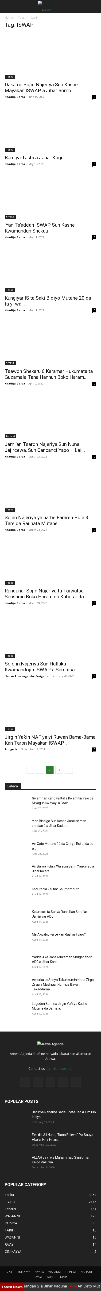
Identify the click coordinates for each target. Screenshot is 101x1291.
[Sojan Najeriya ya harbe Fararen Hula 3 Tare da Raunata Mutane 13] (50, 489)
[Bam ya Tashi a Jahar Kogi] (50, 129)
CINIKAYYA (23, 1272)
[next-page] (69, 770)
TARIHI (51, 1277)
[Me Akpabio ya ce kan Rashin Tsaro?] (16, 940)
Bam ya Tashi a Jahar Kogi (33, 157)
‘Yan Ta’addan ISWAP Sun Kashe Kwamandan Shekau (40, 228)
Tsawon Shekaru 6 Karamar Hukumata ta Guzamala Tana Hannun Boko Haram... (49, 374)
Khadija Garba (15, 97)
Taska (9, 76)
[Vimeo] (50, 1082)
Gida (9, 1272)
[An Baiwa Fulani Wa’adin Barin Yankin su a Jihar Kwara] (16, 872)
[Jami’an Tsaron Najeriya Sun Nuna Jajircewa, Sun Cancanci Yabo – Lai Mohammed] (50, 416)
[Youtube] (76, 1082)
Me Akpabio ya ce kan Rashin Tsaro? (59, 934)
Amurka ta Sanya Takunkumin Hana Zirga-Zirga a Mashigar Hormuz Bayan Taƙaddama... (63, 984)
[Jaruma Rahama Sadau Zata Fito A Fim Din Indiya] (16, 1118)
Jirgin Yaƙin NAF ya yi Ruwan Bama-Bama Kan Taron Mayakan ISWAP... (50, 740)
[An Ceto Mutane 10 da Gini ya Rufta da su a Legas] (16, 849)
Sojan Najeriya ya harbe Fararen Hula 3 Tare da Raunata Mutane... (46, 520)
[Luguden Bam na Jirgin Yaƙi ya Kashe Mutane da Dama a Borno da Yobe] (16, 1009)
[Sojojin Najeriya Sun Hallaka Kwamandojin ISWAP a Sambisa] (50, 635)
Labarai (10, 436)
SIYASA (10, 217)
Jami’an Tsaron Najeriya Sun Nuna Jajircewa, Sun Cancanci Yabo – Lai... (45, 447)
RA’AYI (38, 1277)
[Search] (94, 6)
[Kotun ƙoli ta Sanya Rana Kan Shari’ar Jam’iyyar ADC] (16, 917)
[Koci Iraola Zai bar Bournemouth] (16, 895)
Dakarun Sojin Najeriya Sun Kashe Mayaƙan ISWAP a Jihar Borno (41, 87)
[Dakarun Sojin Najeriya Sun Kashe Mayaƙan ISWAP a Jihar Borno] (50, 56)
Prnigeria (11, 749)
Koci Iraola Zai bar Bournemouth (55, 889)
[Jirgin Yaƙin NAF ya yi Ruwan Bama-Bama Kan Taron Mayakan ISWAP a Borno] (50, 708)
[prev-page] (30, 770)
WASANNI (54, 1272)
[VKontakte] (63, 1082)
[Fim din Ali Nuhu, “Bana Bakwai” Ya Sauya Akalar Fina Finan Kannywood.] (16, 1140)
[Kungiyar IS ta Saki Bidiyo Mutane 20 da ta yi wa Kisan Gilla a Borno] (50, 269)
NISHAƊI (86, 1272)
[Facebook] (25, 1082)
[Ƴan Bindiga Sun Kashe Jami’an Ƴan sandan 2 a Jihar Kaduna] (16, 827)
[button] (8, 6)
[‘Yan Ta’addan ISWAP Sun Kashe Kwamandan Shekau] (50, 196)
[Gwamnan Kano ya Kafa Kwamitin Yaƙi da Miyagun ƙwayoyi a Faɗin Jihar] (16, 804)
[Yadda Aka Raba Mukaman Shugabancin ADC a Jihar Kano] (16, 963)
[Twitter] (38, 1082)
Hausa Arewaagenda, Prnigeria (26, 676)
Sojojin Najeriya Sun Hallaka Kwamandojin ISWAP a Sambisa (40, 667)
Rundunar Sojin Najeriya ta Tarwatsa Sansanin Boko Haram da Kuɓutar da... (46, 594)
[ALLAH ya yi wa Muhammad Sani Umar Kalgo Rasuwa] (16, 1163)
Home (9, 18)
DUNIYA (71, 1272)
